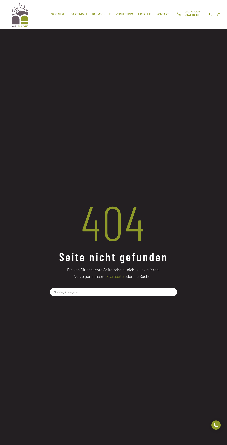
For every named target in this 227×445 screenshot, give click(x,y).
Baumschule (101, 14)
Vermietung (124, 14)
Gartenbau (79, 14)
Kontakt (163, 14)
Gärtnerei (58, 14)
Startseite (115, 276)
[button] (211, 14)
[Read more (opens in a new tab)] (187, 14)
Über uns (144, 14)
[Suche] (173, 292)
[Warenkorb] (218, 14)
